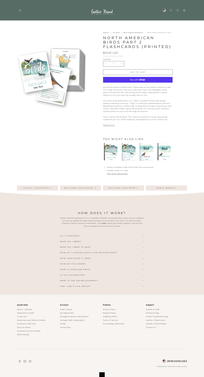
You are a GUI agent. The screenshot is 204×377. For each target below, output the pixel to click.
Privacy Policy (109, 309)
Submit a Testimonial (155, 320)
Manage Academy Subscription (74, 316)
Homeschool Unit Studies (28, 331)
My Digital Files (67, 313)
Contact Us (151, 327)
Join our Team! (23, 327)
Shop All (106, 32)
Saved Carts (65, 327)
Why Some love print (122, 188)
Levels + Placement (36, 188)
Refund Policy (109, 313)
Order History (66, 309)
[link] (164, 10)
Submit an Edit (152, 309)
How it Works (165, 188)
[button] (20, 10)
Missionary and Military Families (31, 320)
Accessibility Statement (113, 324)
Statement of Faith (25, 313)
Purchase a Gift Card (26, 324)
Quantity (107, 59)
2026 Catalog (23, 334)
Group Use (22, 316)
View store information (117, 174)
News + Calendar (24, 309)
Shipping (106, 56)
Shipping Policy (110, 316)
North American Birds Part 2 (133, 32)
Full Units (116, 32)
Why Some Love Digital (79, 188)
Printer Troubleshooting (157, 316)
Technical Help (152, 313)
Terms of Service (110, 320)
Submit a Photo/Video (156, 324)
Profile (63, 324)
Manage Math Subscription (72, 320)
